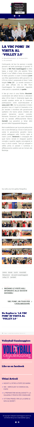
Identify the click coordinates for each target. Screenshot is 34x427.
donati (10, 272)
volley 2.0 (5, 277)
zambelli (13, 277)
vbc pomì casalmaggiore (19, 275)
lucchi (16, 272)
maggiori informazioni (19, 9)
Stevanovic (6, 275)
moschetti (22, 272)
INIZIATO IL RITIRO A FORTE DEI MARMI (17, 383)
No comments (8, 60)
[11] (17, 29)
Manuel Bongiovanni (10, 58)
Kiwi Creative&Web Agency (22, 418)
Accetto (20, 13)
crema (4, 272)
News (5, 333)
